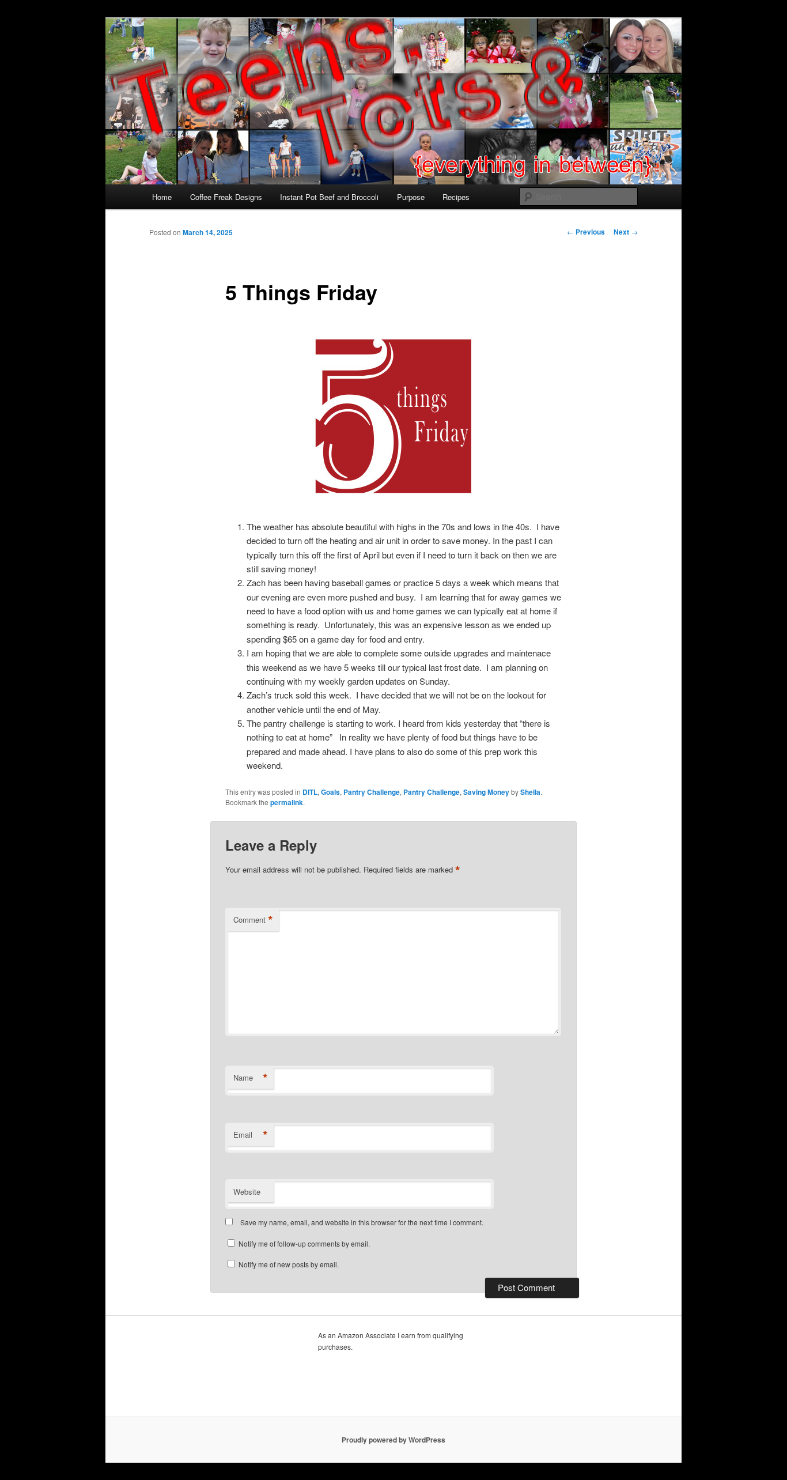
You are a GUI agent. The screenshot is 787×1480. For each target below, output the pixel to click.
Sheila (530, 792)
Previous (586, 231)
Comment (253, 920)
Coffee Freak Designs (226, 196)
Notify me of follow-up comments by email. (304, 1243)
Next (626, 231)
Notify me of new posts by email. (289, 1264)
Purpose (411, 196)
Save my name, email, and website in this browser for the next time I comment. (361, 1222)
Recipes (456, 196)
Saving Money (486, 792)
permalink (286, 802)
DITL (309, 792)
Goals (330, 792)
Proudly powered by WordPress (393, 1439)
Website (246, 1191)
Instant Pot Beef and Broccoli (329, 196)
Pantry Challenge (371, 792)
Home (162, 196)
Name (250, 1078)
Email (250, 1135)
